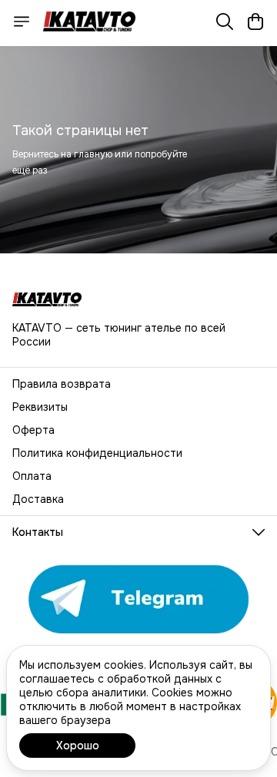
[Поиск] (224, 21)
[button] (138, 532)
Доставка (38, 499)
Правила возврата (61, 384)
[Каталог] (21, 21)
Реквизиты (40, 407)
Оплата (32, 476)
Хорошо (77, 745)
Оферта (33, 430)
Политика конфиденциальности (97, 453)
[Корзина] (255, 21)
